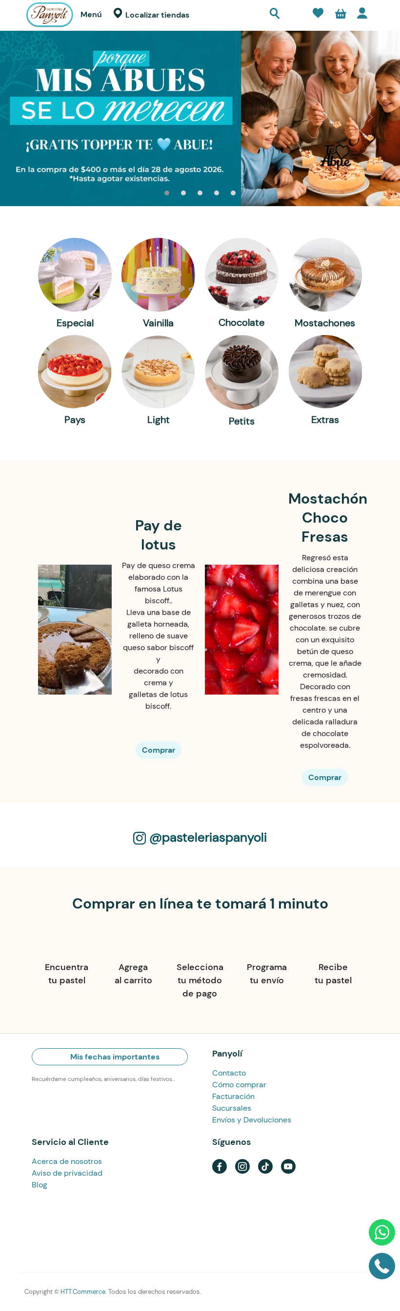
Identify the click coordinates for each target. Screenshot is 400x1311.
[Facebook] (219, 1165)
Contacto (229, 1073)
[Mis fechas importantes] (295, 17)
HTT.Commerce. (83, 1292)
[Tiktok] (265, 1165)
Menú (91, 14)
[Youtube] (288, 1165)
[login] (364, 15)
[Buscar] (274, 14)
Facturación (233, 1096)
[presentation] (30, 118)
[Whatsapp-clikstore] (382, 1236)
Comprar (158, 750)
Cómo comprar (239, 1084)
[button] (340, 15)
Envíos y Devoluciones (251, 1120)
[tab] (109, 1054)
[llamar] (382, 1270)
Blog (39, 1185)
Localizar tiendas (156, 15)
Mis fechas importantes (114, 1057)
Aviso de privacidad (67, 1173)
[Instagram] (242, 1165)
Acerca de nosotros (67, 1161)
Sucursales (231, 1108)
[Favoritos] (318, 15)
